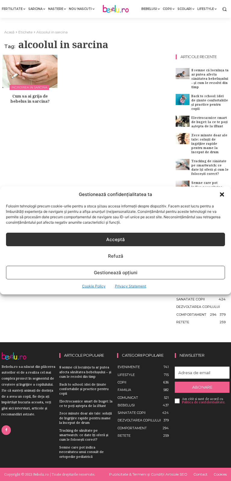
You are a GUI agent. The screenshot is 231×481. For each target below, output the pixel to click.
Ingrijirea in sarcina (29, 87)
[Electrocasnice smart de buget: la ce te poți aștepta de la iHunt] (182, 121)
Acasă (9, 32)
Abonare (202, 387)
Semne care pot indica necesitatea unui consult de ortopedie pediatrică (81, 452)
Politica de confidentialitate (203, 402)
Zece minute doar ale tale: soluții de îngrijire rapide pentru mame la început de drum (209, 143)
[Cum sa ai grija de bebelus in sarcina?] (29, 71)
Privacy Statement (130, 286)
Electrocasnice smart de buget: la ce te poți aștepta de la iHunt (209, 122)
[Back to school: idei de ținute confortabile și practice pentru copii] (182, 99)
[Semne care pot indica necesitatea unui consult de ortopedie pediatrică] (182, 186)
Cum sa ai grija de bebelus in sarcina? (30, 98)
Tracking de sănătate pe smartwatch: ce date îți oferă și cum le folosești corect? (210, 167)
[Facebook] (6, 430)
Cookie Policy (94, 286)
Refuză (115, 256)
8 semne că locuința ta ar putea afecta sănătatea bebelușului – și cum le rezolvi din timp (210, 78)
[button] (222, 194)
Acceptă (115, 239)
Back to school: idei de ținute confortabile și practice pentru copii (209, 102)
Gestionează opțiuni (115, 272)
